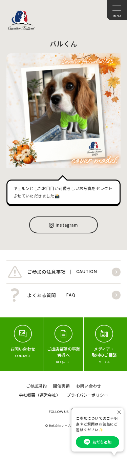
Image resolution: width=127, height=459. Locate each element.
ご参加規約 (36, 386)
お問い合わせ (88, 386)
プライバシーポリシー (87, 395)
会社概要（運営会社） (39, 395)
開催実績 (61, 386)
